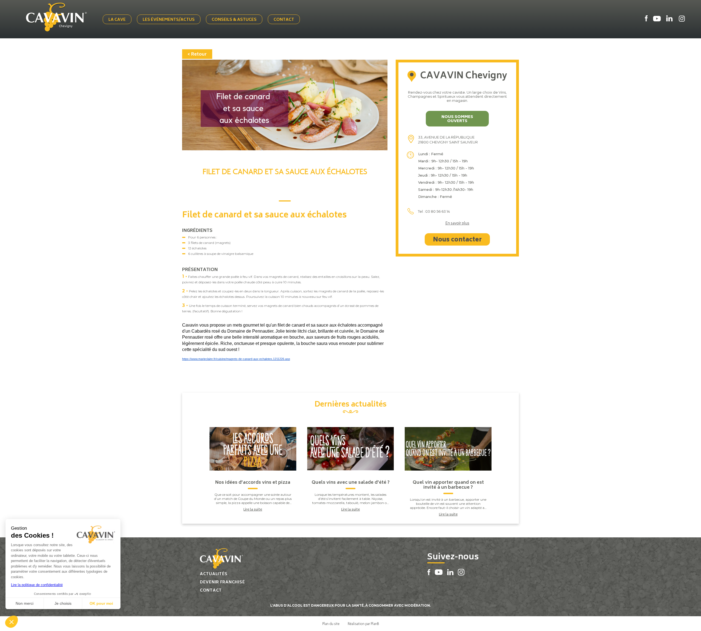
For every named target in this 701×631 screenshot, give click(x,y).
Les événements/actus (169, 19)
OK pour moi (101, 603)
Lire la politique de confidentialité (37, 585)
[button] (11, 621)
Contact (284, 19)
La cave (117, 19)
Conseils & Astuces (234, 19)
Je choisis (62, 603)
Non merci (24, 603)
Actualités (214, 574)
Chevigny (66, 26)
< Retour (197, 54)
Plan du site (331, 624)
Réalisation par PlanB (363, 624)
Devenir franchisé (222, 582)
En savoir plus (457, 223)
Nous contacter (457, 240)
